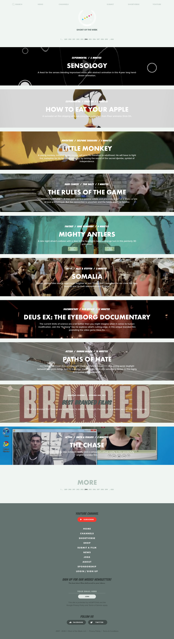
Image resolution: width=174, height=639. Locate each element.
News (87, 552)
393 (81, 39)
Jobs (87, 557)
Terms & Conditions (110, 631)
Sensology (87, 65)
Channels (87, 533)
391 (73, 39)
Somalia (87, 276)
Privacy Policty (95, 631)
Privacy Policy (78, 605)
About (87, 561)
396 (94, 39)
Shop (87, 542)
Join (87, 596)
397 (98, 39)
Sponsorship (87, 566)
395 (90, 39)
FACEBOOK (78, 622)
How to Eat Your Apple (87, 109)
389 (65, 39)
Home (87, 528)
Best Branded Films (87, 401)
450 (112, 39)
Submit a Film (87, 547)
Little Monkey (87, 148)
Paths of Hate (87, 359)
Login (80, 571)
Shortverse (87, 538)
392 (77, 39)
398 (102, 39)
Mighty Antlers (87, 234)
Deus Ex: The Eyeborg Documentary (87, 317)
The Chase (87, 445)
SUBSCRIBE (89, 519)
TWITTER (99, 622)
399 (106, 39)
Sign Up (92, 571)
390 (69, 39)
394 (86, 39)
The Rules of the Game (87, 192)
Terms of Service (95, 605)
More (87, 482)
